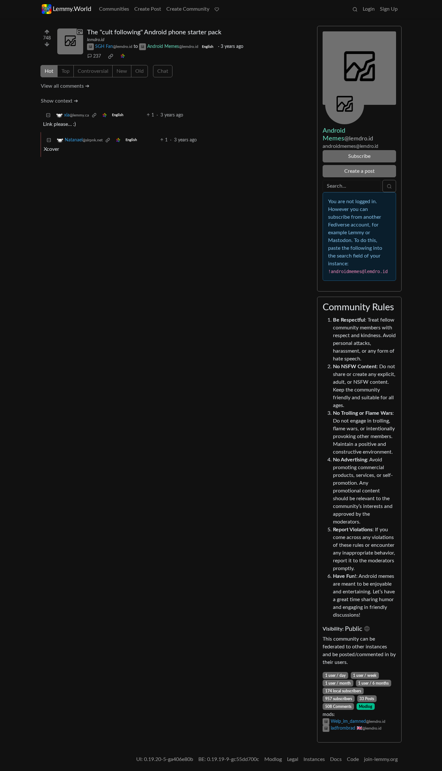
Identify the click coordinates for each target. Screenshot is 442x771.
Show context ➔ (59, 101)
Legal (292, 759)
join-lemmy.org (381, 759)
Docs (336, 759)
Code (353, 759)
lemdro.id (95, 40)
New (121, 71)
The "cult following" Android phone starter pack (154, 32)
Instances (314, 759)
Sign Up (389, 9)
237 (97, 56)
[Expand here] (70, 41)
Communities (114, 9)
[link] (110, 56)
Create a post (359, 171)
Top (65, 71)
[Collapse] (48, 115)
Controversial (93, 71)
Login (369, 9)
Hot (49, 71)
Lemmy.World (72, 9)
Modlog (365, 707)
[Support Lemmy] (217, 9)
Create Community (187, 9)
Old (139, 71)
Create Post (147, 9)
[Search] (355, 9)
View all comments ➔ (65, 86)
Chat (162, 71)
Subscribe (359, 156)
